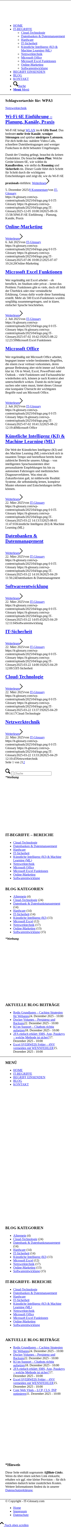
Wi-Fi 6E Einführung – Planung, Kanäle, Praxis (29, 119)
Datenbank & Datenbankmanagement (36, 903)
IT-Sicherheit (18, 631)
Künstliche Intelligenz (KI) (30, 917)
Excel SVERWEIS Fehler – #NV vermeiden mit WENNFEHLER (34, 1046)
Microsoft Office (22, 348)
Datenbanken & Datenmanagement (24, 538)
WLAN (30, 130)
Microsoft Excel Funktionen (33, 271)
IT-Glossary (33, 242)
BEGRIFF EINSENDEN (29, 1077)
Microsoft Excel (23, 921)
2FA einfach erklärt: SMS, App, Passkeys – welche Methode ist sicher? (39, 1035)
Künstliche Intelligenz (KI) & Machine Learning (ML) (35, 438)
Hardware (19, 849)
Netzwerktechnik (16, 108)
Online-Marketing (23, 226)
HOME (18, 1070)
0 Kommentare (38, 189)
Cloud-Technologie (24, 676)
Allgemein (19, 896)
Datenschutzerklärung (19, 1490)
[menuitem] (39, 25)
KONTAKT (21, 1084)
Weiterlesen (39, 183)
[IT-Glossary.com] (34, 19)
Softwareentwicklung (26, 586)
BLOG (17, 1080)
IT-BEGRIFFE (22, 1073)
